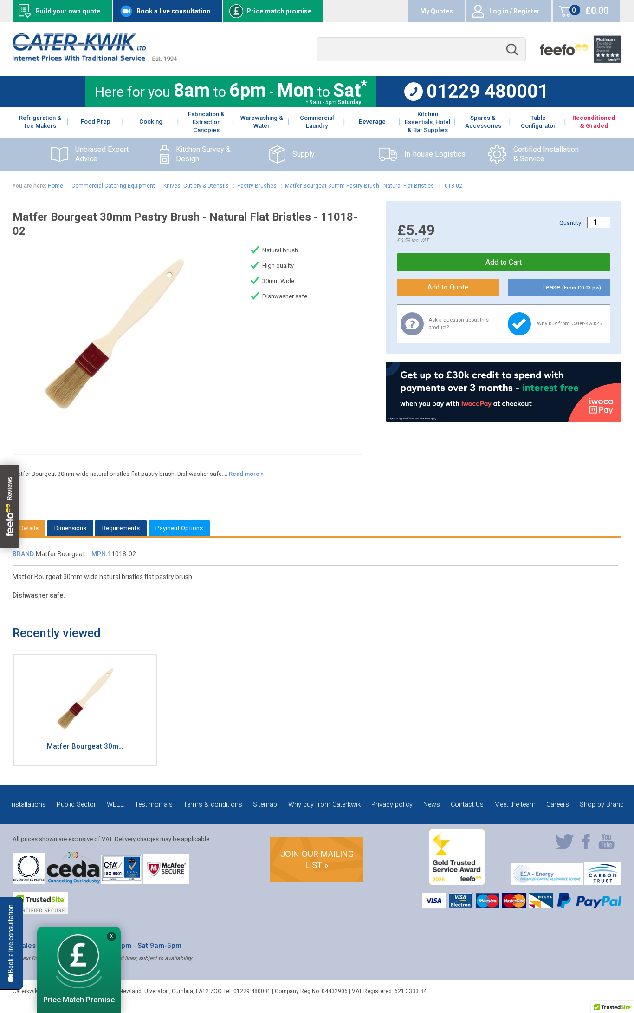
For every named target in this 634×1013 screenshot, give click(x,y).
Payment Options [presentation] (179, 528)
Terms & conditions (212, 805)
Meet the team (515, 805)
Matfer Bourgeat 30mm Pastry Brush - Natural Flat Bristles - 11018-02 (373, 186)
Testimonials (154, 805)
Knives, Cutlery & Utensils (196, 186)
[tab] (29, 528)
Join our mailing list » (317, 859)
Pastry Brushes (257, 186)
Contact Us (467, 805)
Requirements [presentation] (121, 528)
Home (55, 186)
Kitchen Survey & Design (203, 154)
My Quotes (436, 11)
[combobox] (421, 49)
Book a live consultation (173, 11)
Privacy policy (392, 805)
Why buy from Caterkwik (324, 805)
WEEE (115, 805)
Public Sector (76, 805)
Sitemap (265, 805)
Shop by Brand (602, 805)
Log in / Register (514, 11)
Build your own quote (68, 11)
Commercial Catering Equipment (113, 186)
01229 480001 (488, 91)
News (431, 805)
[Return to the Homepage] (94, 58)
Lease (572, 287)
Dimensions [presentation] (70, 528)
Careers (557, 805)
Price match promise (278, 11)
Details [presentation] (29, 528)
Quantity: (570, 222)
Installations (28, 805)
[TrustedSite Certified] (40, 903)
